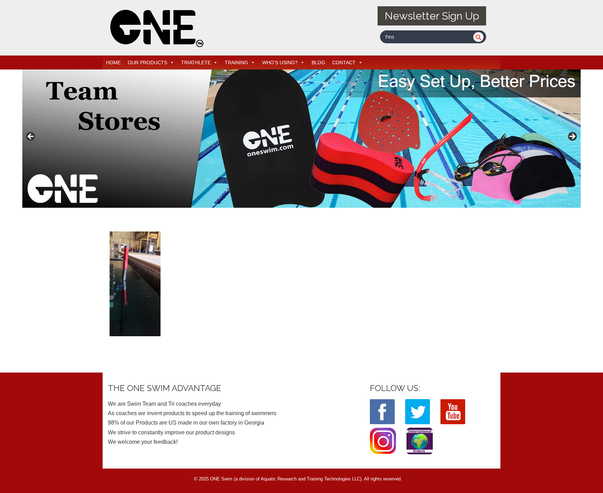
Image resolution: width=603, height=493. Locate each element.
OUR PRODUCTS (147, 62)
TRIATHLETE (196, 62)
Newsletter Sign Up (432, 16)
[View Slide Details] (301, 138)
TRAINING (236, 62)
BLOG (318, 62)
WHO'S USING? (280, 62)
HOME (113, 62)
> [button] (572, 137)
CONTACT (344, 62)
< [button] (31, 137)
